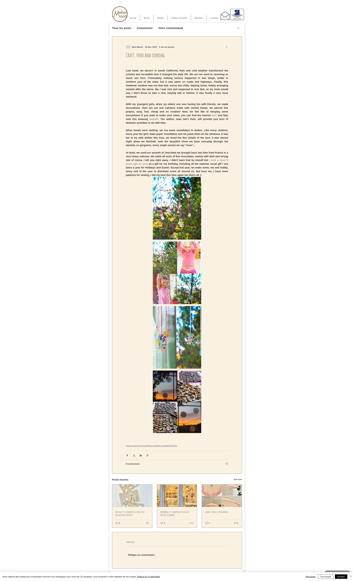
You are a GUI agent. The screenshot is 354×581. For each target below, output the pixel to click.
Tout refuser (325, 576)
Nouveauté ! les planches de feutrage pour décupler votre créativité (130, 513)
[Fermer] (350, 576)
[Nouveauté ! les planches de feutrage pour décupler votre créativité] (132, 496)
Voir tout (238, 479)
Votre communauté (170, 28)
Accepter (341, 576)
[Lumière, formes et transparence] (222, 496)
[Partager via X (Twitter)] (134, 455)
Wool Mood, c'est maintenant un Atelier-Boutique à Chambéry (175, 513)
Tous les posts (121, 28)
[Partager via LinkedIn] (140, 455)
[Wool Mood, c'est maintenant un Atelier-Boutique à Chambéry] (177, 496)
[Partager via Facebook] (127, 455)
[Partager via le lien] (147, 455)
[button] (179, 18)
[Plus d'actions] (226, 47)
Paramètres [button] (310, 576)
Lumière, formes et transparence (216, 511)
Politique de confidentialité (148, 576)
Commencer (145, 28)
